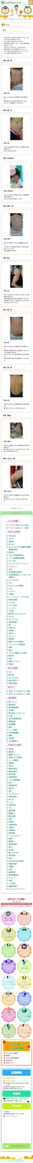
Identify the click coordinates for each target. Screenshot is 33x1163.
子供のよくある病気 (22, 19)
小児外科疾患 (12, 698)
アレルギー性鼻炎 (12, 1053)
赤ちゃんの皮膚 (12, 668)
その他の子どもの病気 (14, 745)
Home (5, 19)
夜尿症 (8, 1055)
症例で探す (12, 19)
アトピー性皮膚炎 (13, 521)
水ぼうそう (11, 687)
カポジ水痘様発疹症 (12, 1058)
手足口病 (9, 1060)
